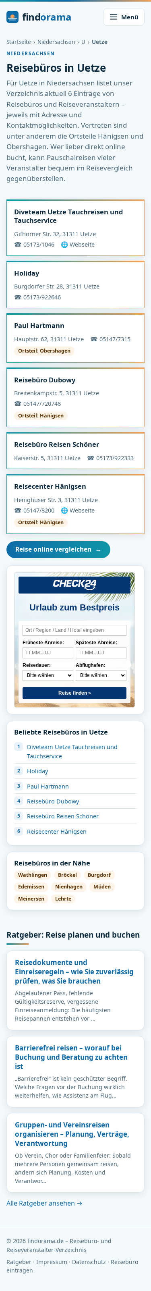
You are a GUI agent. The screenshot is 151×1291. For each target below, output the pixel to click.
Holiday (26, 273)
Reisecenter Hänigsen (50, 486)
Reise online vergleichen (58, 549)
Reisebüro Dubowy (44, 379)
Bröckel (67, 875)
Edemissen (31, 886)
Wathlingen (32, 875)
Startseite (18, 42)
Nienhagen (69, 886)
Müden (102, 886)
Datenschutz (89, 1262)
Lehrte (63, 898)
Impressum (51, 1262)
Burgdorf (99, 875)
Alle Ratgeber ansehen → (44, 1203)
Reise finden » (74, 693)
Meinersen (31, 898)
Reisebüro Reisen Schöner (56, 444)
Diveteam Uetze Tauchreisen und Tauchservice (68, 216)
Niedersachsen (56, 42)
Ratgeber (18, 1262)
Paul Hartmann (39, 325)
